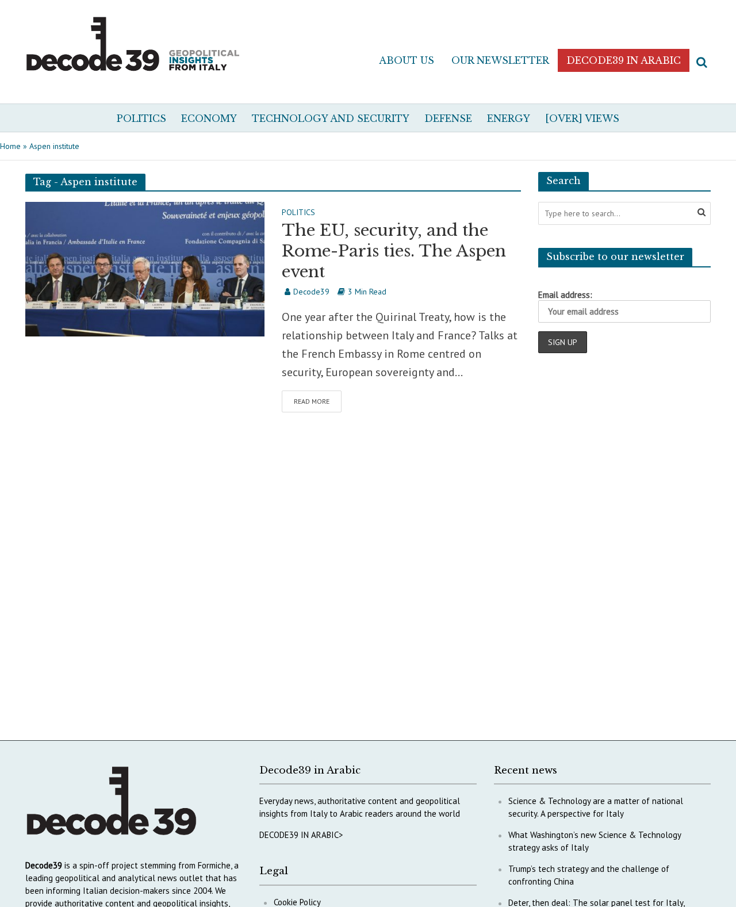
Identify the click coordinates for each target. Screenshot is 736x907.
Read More (311, 401)
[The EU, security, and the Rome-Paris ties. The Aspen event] (144, 268)
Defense (448, 118)
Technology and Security (330, 118)
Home (10, 146)
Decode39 (311, 291)
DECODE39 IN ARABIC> (301, 834)
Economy (209, 118)
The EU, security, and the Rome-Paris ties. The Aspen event (394, 251)
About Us (406, 60)
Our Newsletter (500, 60)
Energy (508, 118)
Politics (141, 118)
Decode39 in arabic (623, 60)
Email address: (565, 294)
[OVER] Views (582, 118)
